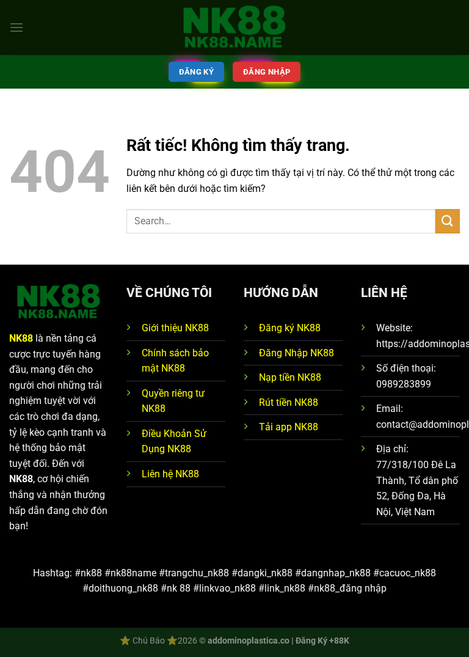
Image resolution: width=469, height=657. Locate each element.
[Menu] (16, 27)
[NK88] (234, 27)
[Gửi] (447, 221)
